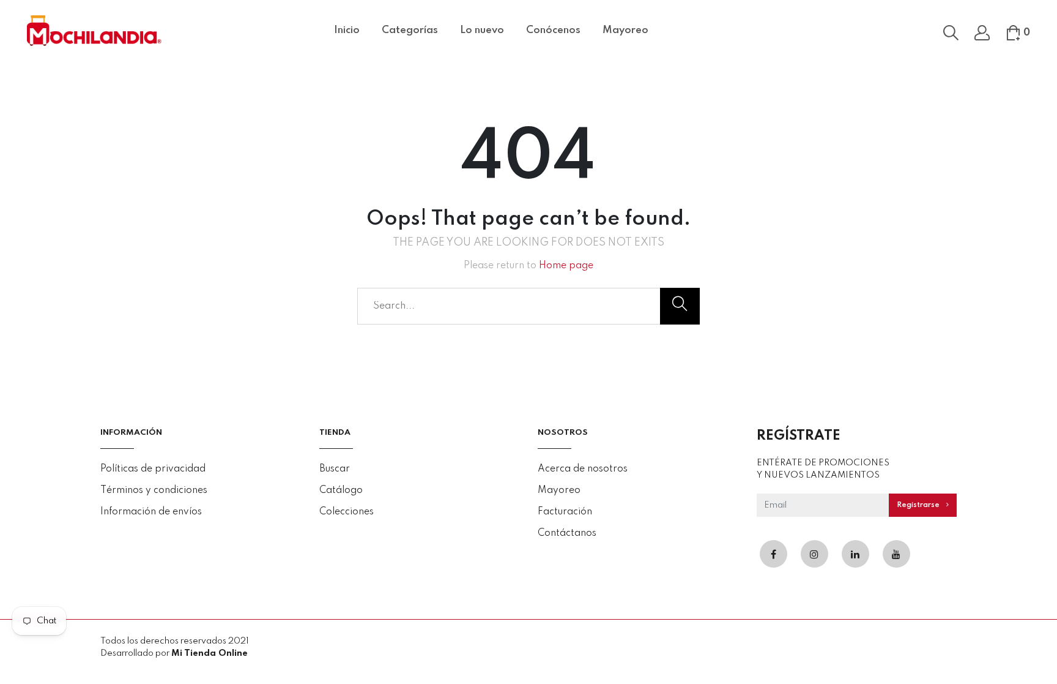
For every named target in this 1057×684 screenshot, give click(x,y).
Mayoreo (625, 30)
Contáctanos (567, 533)
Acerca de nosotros (583, 469)
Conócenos (553, 30)
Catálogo (341, 490)
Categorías (410, 30)
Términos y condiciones (153, 490)
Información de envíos (151, 512)
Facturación (565, 512)
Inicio (347, 30)
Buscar (334, 469)
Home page (566, 266)
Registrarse (919, 505)
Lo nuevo (482, 30)
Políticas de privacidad (153, 469)
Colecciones (346, 512)
